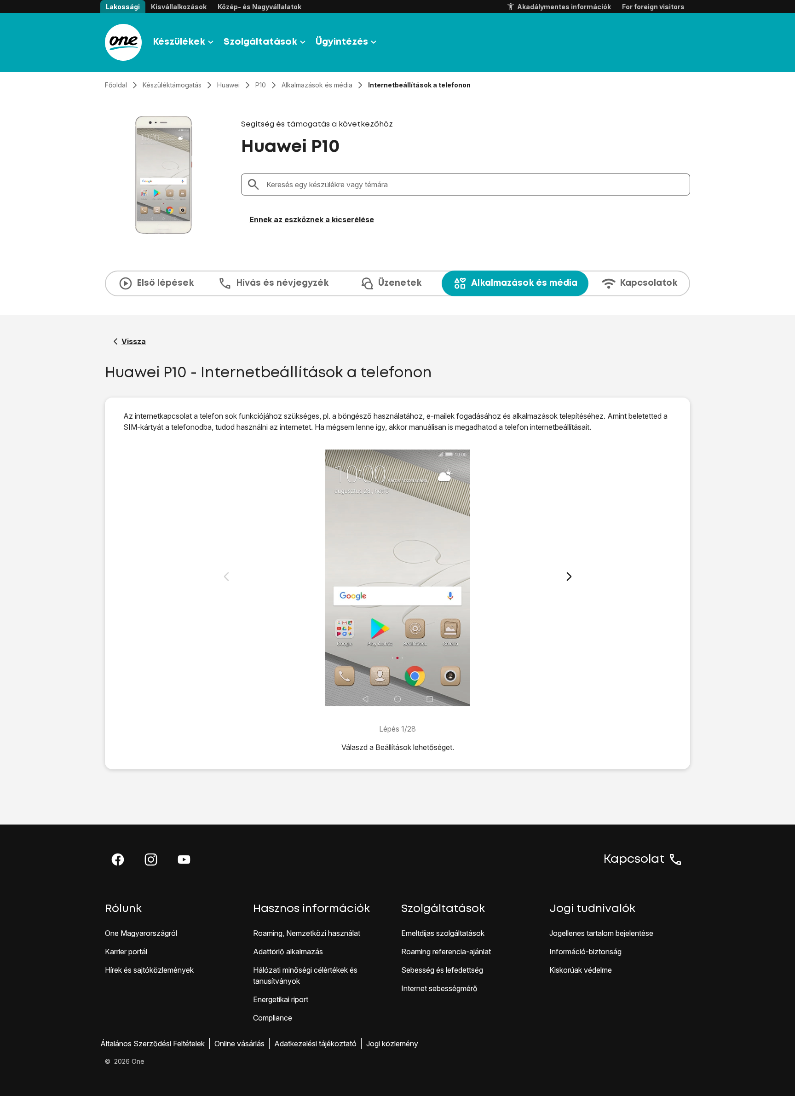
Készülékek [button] (179, 42)
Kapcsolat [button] (634, 859)
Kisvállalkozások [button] (179, 7)
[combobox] (475, 184)
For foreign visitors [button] (653, 7)
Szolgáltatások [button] (260, 42)
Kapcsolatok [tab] (648, 283)
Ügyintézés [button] (342, 42)
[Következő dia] (569, 576)
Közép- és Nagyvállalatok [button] (259, 7)
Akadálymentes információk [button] (564, 7)
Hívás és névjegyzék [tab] (282, 283)
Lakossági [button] (123, 7)
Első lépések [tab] (165, 283)
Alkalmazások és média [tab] (524, 283)
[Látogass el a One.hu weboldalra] (123, 42)
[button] (118, 859)
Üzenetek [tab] (399, 283)
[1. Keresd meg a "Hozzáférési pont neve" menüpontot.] (397, 578)
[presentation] (397, 283)
